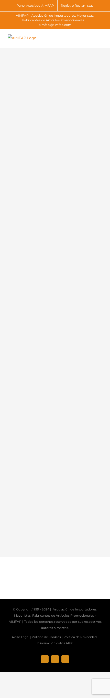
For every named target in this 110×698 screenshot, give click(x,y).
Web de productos (26, 420)
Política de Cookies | (47, 637)
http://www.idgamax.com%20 (36, 431)
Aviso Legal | (21, 637)
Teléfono (65, 189)
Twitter (23, 273)
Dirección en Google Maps (34, 443)
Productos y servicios (37, 304)
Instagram (75, 227)
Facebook (26, 227)
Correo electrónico (83, 167)
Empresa (24, 167)
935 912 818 (67, 201)
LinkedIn (24, 250)
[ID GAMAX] (28, 103)
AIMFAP (15, 622)
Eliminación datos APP (55, 643)
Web (20, 189)
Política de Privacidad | (80, 637)
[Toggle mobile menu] (100, 40)
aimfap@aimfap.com (55, 25)
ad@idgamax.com (74, 178)
